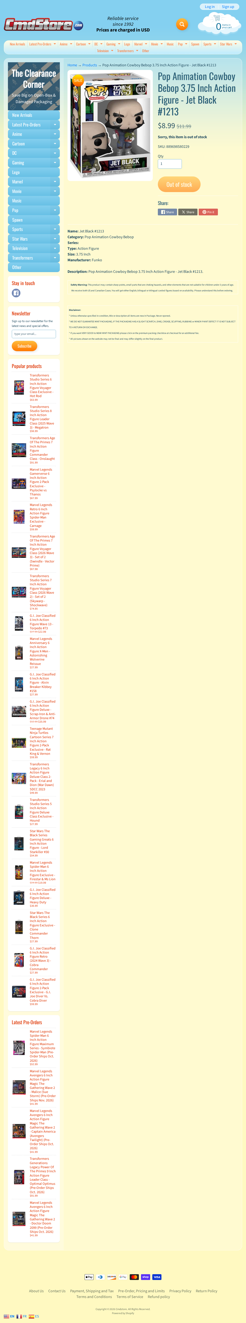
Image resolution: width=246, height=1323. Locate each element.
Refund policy (159, 1296)
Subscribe (24, 346)
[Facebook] (16, 293)
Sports (210, 44)
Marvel (141, 44)
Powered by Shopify (123, 1313)
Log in (210, 7)
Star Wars (229, 44)
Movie (157, 44)
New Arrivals (17, 43)
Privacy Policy (180, 1291)
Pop (183, 44)
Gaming (114, 44)
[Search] (182, 24)
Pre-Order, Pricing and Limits (141, 1291)
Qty (160, 156)
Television (106, 51)
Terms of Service (130, 1296)
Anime (67, 44)
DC (99, 44)
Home (72, 65)
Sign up (228, 7)
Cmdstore (121, 1309)
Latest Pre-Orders (43, 44)
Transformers (128, 51)
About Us (36, 1291)
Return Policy (206, 1291)
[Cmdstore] (43, 24)
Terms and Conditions (94, 1296)
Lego (127, 43)
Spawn (195, 43)
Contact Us (57, 1291)
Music (170, 43)
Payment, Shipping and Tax (92, 1291)
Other (145, 50)
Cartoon (84, 44)
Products (89, 65)
